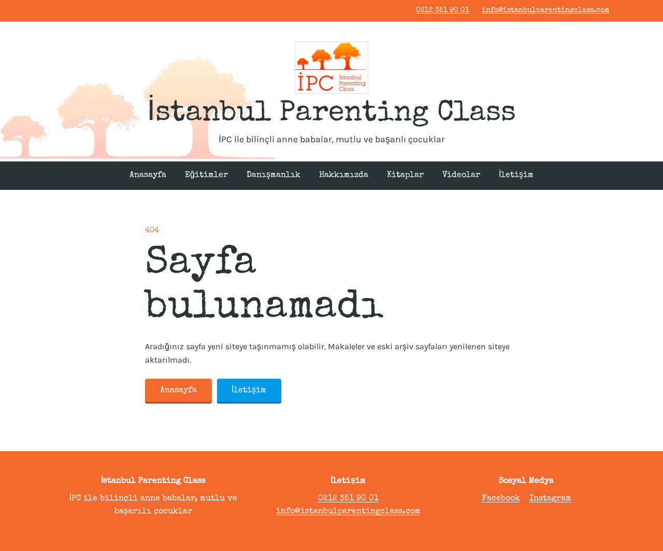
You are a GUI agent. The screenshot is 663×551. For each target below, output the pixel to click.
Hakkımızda (343, 175)
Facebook (501, 499)
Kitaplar (405, 175)
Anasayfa (147, 175)
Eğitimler (206, 175)
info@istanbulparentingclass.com (545, 10)
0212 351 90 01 (442, 10)
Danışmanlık (273, 175)
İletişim (516, 175)
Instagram (550, 499)
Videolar (461, 175)
